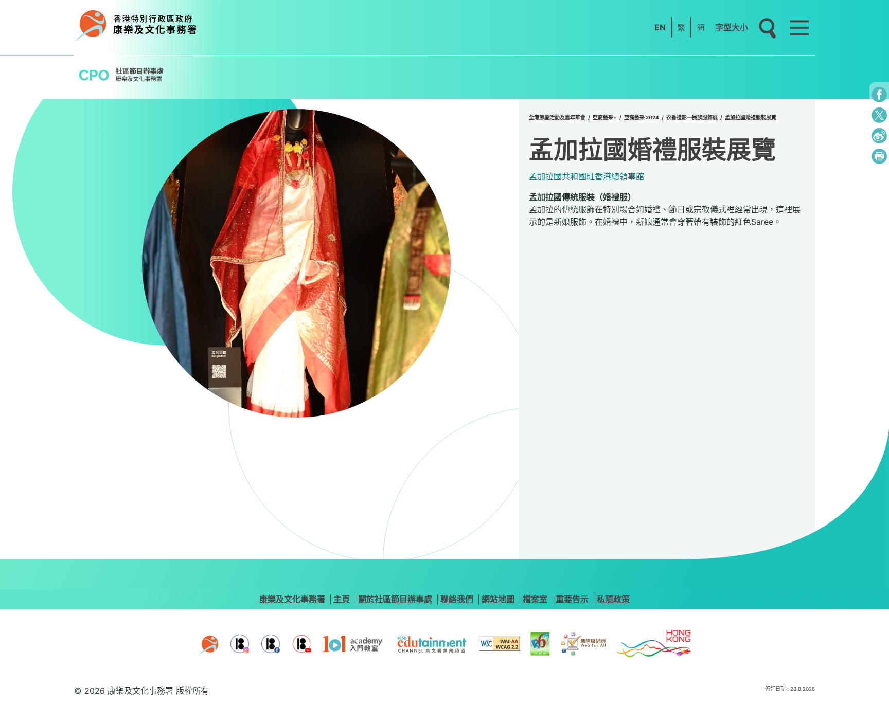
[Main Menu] (799, 27)
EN (660, 27)
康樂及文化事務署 (292, 599)
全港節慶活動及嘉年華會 (557, 117)
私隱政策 (613, 599)
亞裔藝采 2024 (641, 117)
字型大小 (731, 27)
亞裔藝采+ (605, 117)
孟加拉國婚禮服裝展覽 (750, 117)
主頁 (341, 599)
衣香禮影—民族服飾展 (692, 117)
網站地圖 (498, 599)
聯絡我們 (456, 599)
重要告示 (572, 599)
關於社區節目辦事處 (395, 599)
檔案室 (535, 599)
